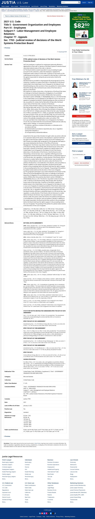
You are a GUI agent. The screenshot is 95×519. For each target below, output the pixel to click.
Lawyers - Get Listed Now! (81, 163)
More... (4, 479)
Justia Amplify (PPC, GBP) (77, 495)
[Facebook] (44, 513)
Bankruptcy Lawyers (8, 462)
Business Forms (52, 490)
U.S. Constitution (7, 485)
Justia (2, 9)
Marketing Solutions (62, 6)
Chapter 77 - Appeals (34, 10)
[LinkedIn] (40, 513)
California (27, 492)
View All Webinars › (81, 116)
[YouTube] (42, 513)
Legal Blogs (51, 488)
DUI (26, 469)
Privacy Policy (60, 516)
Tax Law (50, 476)
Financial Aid (73, 467)
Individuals (28, 460)
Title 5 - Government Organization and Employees (48, 9)
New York (27, 497)
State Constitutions (30, 485)
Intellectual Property (53, 469)
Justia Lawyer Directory (76, 488)
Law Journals (73, 472)
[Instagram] (46, 513)
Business (50, 460)
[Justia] (8, 2)
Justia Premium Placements (77, 490)
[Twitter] (53, 513)
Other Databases (53, 483)
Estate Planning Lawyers (9, 472)
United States (37, 443)
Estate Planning (29, 472)
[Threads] (49, 513)
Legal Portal (32, 516)
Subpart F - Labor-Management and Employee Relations (14, 10)
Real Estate (51, 474)
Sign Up (90, 2)
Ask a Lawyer (15, 6)
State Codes (28, 488)
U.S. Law (7, 9)
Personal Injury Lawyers (9, 476)
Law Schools (35, 6)
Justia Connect (24, 516)
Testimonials (73, 499)
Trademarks (51, 497)
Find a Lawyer (5, 6)
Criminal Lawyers (7, 467)
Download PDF (63, 52)
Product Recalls (52, 492)
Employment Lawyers (8, 469)
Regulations (5, 490)
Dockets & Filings (7, 499)
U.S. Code (4, 488)
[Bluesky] (51, 513)
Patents (50, 495)
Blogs (71, 474)
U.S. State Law (29, 483)
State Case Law (29, 490)
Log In (84, 2)
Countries (50, 499)
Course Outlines (74, 469)
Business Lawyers (7, 464)
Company (38, 516)
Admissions (73, 464)
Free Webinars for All (80, 79)
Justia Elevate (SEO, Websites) (78, 492)
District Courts (6, 497)
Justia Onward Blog (75, 497)
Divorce (27, 467)
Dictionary (73, 462)
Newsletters (52, 6)
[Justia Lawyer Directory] (55, 513)
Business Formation (53, 462)
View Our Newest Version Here (55, 16)
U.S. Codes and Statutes (16, 9)
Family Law (28, 474)
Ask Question (81, 143)
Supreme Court (6, 492)
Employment (51, 467)
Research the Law (25, 6)
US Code (25, 9)
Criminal (27, 464)
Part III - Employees (65, 9)
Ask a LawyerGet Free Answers (79, 135)
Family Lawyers (6, 474)
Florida (27, 495)
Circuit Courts (6, 495)
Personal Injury (29, 476)
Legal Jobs (50, 485)
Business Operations (53, 464)
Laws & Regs (43, 6)
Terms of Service (50, 516)
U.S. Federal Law (7, 483)
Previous (7, 48)
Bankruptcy (28, 462)
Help (44, 516)
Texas (26, 499)
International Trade (53, 472)
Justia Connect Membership (78, 485)
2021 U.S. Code (32, 9)
